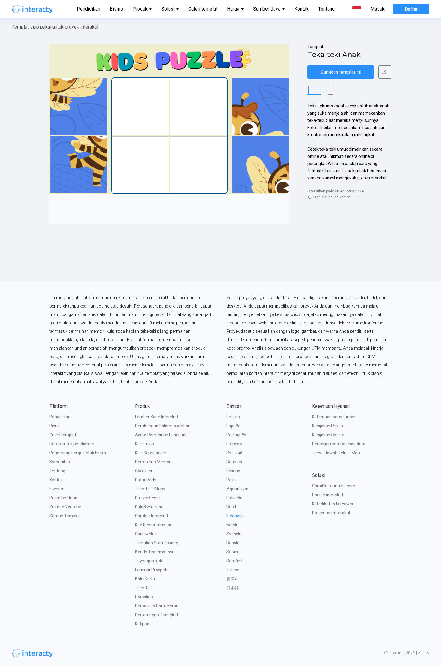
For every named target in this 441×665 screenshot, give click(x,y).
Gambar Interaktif (152, 515)
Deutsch (234, 461)
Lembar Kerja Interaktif (156, 416)
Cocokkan (144, 470)
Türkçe (232, 569)
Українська (237, 488)
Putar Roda (145, 479)
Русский (234, 452)
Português (236, 434)
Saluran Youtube (65, 506)
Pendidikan (88, 9)
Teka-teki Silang (150, 488)
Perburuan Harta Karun (156, 605)
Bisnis (116, 9)
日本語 (232, 587)
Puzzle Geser (147, 497)
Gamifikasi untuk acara (333, 485)
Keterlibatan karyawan (333, 503)
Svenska (234, 533)
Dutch (232, 506)
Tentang (326, 9)
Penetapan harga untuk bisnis (78, 452)
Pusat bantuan (63, 497)
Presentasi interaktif (331, 512)
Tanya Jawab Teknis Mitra (337, 452)
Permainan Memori (153, 461)
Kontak (301, 9)
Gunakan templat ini (341, 72)
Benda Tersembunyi (154, 551)
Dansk (232, 542)
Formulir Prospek (151, 569)
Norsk (231, 524)
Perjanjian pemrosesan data (338, 443)
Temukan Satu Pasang (156, 542)
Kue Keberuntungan (153, 524)
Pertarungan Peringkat (156, 614)
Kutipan (142, 623)
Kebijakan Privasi (328, 425)
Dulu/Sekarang (149, 506)
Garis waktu (146, 533)
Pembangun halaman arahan (162, 425)
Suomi (232, 551)
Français (234, 443)
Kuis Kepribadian (150, 452)
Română (234, 560)
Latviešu (234, 497)
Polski (232, 479)
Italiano (233, 470)
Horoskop (144, 596)
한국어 (232, 578)
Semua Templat (65, 515)
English (233, 416)
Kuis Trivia (144, 443)
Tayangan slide (149, 560)
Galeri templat (203, 9)
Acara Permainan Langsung (161, 434)
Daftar (411, 9)
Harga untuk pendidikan (72, 443)
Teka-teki (144, 587)
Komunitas (60, 461)
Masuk (377, 9)
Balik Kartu (145, 578)
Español (234, 425)
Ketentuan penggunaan (334, 416)
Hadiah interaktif (328, 494)
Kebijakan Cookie (328, 434)
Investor (57, 488)
